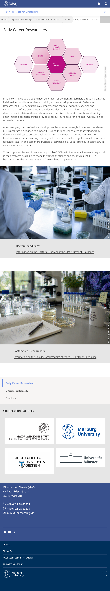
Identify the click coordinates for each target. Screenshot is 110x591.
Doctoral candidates (17, 390)
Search (105, 4)
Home (4, 19)
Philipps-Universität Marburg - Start (11, 4)
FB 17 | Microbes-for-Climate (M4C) (106, 12)
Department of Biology (21, 19)
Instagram (14, 532)
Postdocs (11, 398)
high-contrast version (98, 4)
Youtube (9, 532)
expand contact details (104, 573)
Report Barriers (13, 564)
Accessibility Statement (18, 557)
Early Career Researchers (20, 383)
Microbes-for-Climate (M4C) (48, 19)
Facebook (4, 532)
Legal (6, 544)
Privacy (7, 551)
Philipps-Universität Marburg (18, 578)
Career (68, 19)
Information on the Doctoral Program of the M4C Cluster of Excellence (55, 251)
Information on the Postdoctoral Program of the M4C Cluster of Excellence (55, 356)
